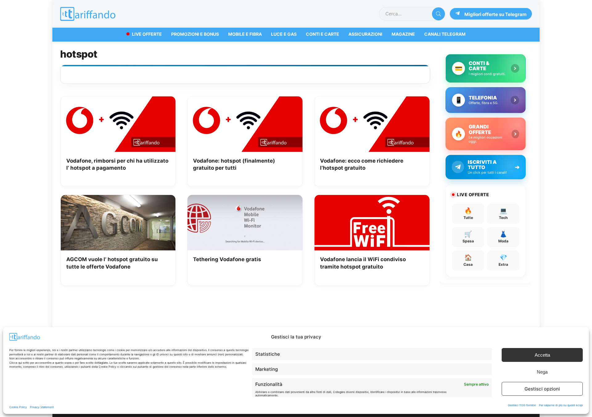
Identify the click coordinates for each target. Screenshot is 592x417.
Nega (542, 371)
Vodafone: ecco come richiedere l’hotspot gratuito (361, 164)
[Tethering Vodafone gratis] (244, 199)
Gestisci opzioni (542, 389)
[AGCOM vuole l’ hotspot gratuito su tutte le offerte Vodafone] (118, 199)
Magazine (403, 34)
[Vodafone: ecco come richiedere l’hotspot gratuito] (372, 101)
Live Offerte (147, 34)
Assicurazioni (365, 34)
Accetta (542, 355)
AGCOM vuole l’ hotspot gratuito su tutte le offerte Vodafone (112, 263)
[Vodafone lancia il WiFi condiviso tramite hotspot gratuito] (372, 199)
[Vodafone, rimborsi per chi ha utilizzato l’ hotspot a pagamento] (118, 101)
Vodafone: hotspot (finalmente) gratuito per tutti (234, 164)
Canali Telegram (445, 34)
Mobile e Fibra (245, 34)
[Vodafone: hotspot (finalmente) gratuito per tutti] (244, 101)
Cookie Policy (18, 407)
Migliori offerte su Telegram (495, 14)
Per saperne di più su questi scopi (561, 405)
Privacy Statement (42, 407)
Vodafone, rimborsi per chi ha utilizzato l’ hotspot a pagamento (117, 164)
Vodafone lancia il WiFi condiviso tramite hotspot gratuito (363, 263)
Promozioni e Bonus (195, 34)
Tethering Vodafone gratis (227, 259)
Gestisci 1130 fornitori (522, 405)
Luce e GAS (284, 34)
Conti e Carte (322, 34)
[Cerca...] (438, 13)
